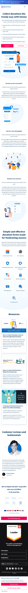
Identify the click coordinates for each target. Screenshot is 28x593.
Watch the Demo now (15, 2)
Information (4, 550)
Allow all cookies (14, 584)
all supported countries (14, 513)
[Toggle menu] (24, 7)
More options (4, 591)
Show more (22, 581)
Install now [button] (7, 45)
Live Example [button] (21, 45)
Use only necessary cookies (14, 588)
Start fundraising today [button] (14, 518)
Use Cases (4, 554)
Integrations (4, 557)
